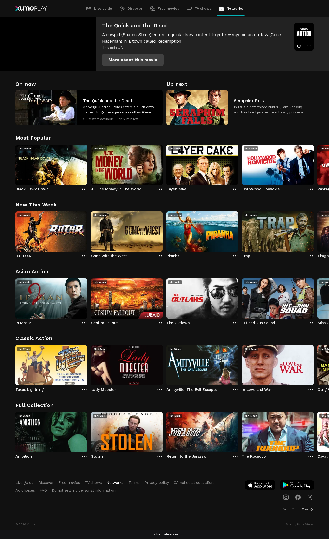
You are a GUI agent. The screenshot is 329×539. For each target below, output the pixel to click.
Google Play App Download (297, 486)
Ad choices (25, 490)
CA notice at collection (194, 482)
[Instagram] (286, 497)
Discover (134, 8)
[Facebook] (298, 497)
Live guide (103, 8)
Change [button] (308, 509)
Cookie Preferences (164, 534)
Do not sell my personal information (84, 490)
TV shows (203, 8)
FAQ (43, 490)
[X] (310, 497)
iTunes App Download (260, 486)
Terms (134, 482)
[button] (133, 60)
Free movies (168, 8)
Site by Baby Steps (300, 524)
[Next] (313, 163)
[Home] (31, 8)
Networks (235, 8)
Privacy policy (157, 482)
